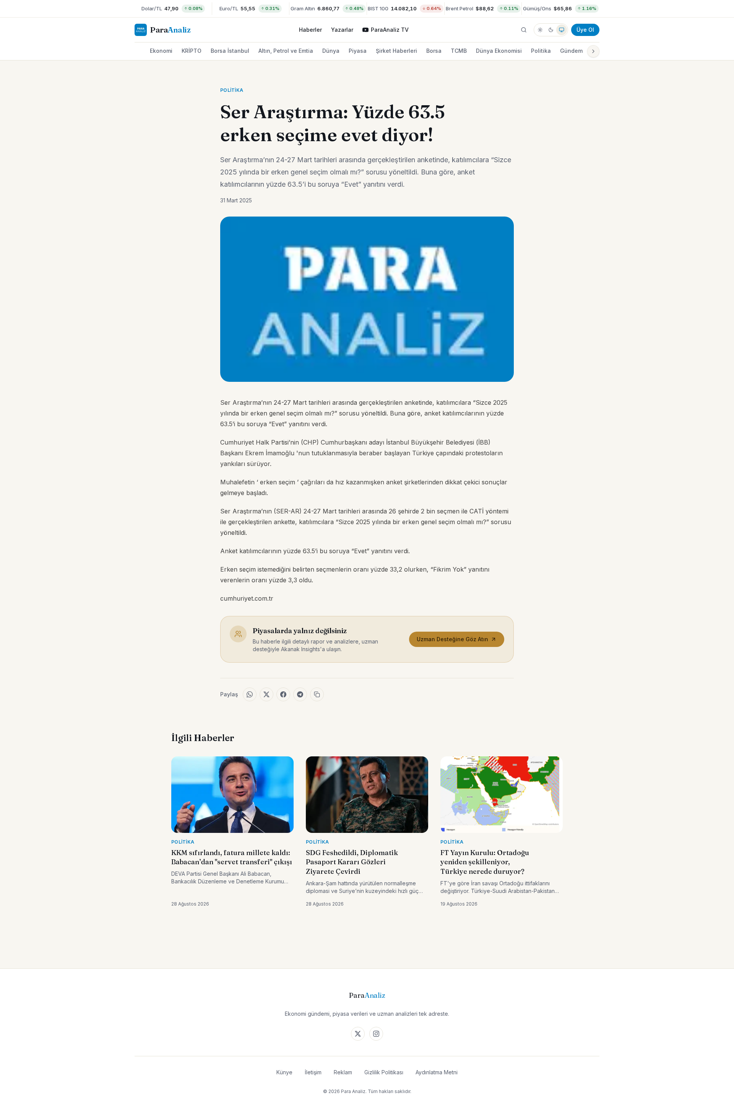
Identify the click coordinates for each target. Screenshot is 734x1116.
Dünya (330, 50)
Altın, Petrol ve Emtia (285, 50)
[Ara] (524, 30)
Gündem (571, 50)
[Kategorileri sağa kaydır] (593, 51)
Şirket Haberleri (396, 50)
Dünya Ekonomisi (499, 50)
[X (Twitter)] (358, 1034)
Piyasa (358, 50)
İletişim (313, 1072)
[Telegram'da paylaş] (300, 694)
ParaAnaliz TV (390, 29)
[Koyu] (551, 29)
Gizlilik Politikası (383, 1072)
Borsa (434, 50)
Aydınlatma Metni (437, 1072)
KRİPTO (191, 50)
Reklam (343, 1072)
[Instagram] (376, 1034)
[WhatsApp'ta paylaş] (250, 694)
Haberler (310, 29)
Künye (284, 1072)
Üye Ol (585, 29)
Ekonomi (161, 50)
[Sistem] (561, 29)
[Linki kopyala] (317, 694)
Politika (541, 50)
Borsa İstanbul (230, 50)
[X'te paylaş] (266, 694)
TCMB (459, 50)
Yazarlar (342, 29)
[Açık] (540, 29)
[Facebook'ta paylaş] (283, 694)
